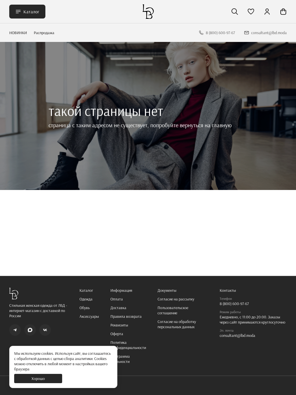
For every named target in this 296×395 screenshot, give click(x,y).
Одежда (85, 299)
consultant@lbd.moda (237, 335)
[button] (250, 11)
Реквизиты (119, 325)
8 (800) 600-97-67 (234, 303)
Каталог (31, 11)
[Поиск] (234, 11)
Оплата (116, 299)
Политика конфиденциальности (128, 345)
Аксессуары (89, 316)
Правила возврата (126, 316)
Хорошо (38, 378)
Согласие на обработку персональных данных (177, 324)
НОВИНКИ (18, 32)
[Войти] (267, 11)
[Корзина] (283, 11)
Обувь (84, 307)
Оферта (116, 333)
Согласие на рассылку (176, 299)
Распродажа (44, 32)
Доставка (118, 307)
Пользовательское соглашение (173, 310)
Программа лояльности (120, 359)
